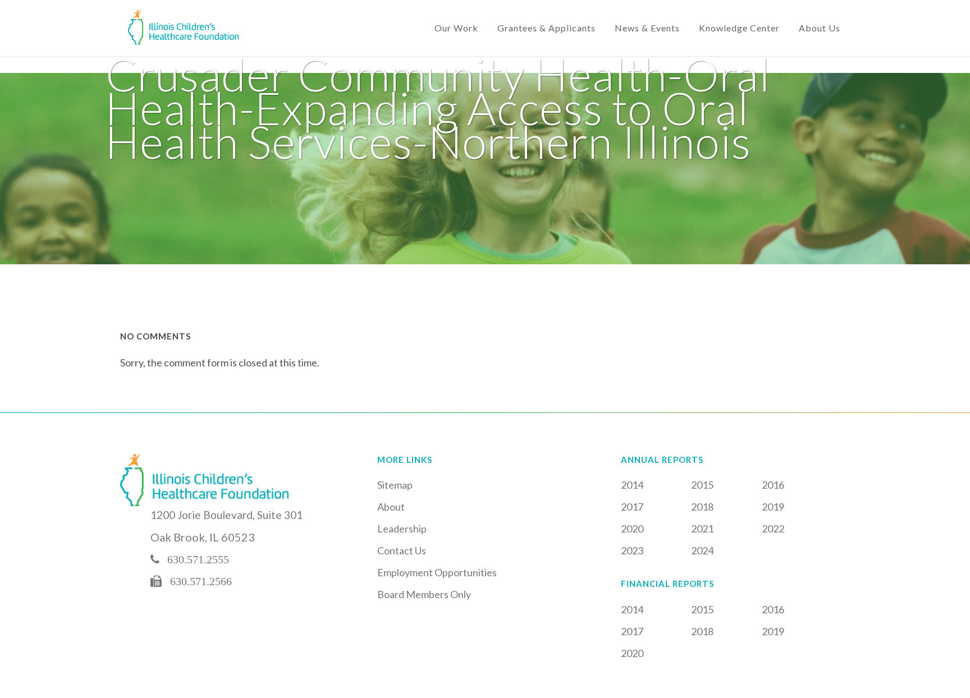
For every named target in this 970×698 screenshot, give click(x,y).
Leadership (402, 528)
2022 (773, 528)
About (391, 506)
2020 (632, 528)
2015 (702, 485)
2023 (632, 550)
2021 (702, 528)
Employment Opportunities (437, 572)
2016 (773, 485)
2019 (773, 506)
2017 (632, 506)
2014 (632, 485)
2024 (702, 550)
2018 (702, 506)
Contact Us (401, 550)
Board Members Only (424, 594)
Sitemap (395, 485)
